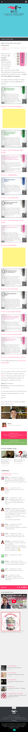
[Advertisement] (14, 27)
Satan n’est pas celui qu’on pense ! (14, 667)
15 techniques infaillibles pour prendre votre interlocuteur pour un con (16, 695)
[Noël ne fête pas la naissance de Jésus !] (3, 682)
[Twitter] (19, 587)
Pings (16, 473)
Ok (14, 729)
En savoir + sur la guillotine (8, 245)
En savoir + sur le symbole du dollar (11, 311)
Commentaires (7, 473)
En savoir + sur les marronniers (9, 289)
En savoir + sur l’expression (13, 357)
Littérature (20, 693)
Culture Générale (11, 666)
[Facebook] (17, 587)
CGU (17, 722)
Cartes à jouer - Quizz (7, 39)
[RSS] (22, 587)
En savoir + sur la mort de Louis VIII (11, 334)
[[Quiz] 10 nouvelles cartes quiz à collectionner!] (20, 454)
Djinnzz (4, 48)
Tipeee (3, 376)
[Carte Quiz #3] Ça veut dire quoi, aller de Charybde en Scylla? (6, 461)
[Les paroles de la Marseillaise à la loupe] (3, 675)
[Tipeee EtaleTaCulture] (10, 630)
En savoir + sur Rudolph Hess (9, 175)
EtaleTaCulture (18, 717)
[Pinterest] (26, 587)
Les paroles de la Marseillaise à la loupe (15, 674)
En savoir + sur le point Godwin (9, 198)
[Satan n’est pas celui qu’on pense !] (3, 668)
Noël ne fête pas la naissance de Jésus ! (15, 681)
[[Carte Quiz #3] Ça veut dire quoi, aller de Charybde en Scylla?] (7, 454)
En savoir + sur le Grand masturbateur (11, 106)
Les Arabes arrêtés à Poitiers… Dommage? (16, 688)
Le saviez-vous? (10, 686)
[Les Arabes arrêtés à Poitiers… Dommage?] (3, 688)
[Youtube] (24, 587)
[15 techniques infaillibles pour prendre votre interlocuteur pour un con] (3, 695)
